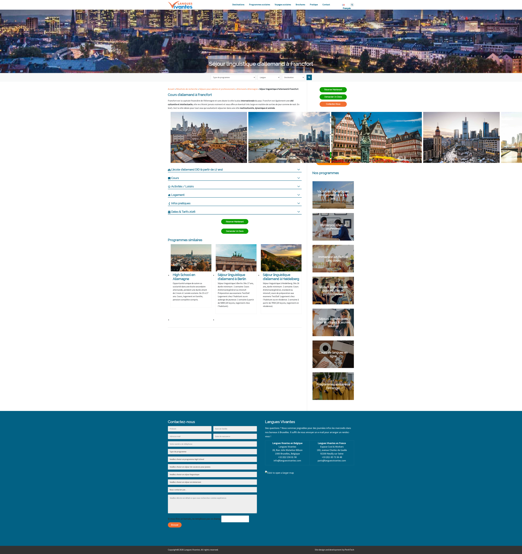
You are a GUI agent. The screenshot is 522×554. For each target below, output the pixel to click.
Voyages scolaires (283, 4)
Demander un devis (235, 231)
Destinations (238, 4)
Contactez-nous (333, 104)
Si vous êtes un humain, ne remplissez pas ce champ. (194, 518)
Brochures (300, 4)
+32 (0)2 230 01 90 (287, 457)
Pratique (314, 4)
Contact (326, 4)
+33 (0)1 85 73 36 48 (332, 457)
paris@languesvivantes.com (332, 460)
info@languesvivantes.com (287, 460)
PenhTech (349, 549)
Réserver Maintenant (235, 222)
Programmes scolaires (259, 4)
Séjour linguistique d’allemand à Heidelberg (281, 277)
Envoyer (174, 525)
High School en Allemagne (184, 277)
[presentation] (191, 257)
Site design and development (328, 549)
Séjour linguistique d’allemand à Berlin (232, 277)
